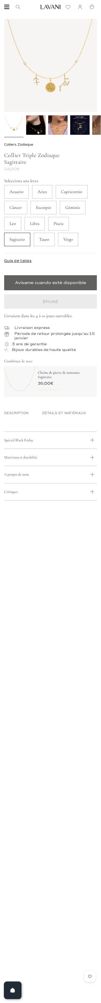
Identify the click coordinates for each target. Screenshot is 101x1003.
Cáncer (16, 207)
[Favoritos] (69, 7)
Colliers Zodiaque (18, 145)
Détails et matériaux (64, 413)
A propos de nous (16, 474)
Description (16, 413)
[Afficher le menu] (6, 7)
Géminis (72, 207)
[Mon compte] (81, 7)
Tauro (44, 239)
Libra (34, 223)
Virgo (68, 239)
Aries (42, 191)
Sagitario (17, 239)
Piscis (58, 223)
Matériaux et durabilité (21, 457)
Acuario (16, 191)
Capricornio (71, 191)
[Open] (12, 990)
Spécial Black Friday (18, 440)
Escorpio (43, 207)
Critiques (11, 492)
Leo (13, 223)
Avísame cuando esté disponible (50, 282)
